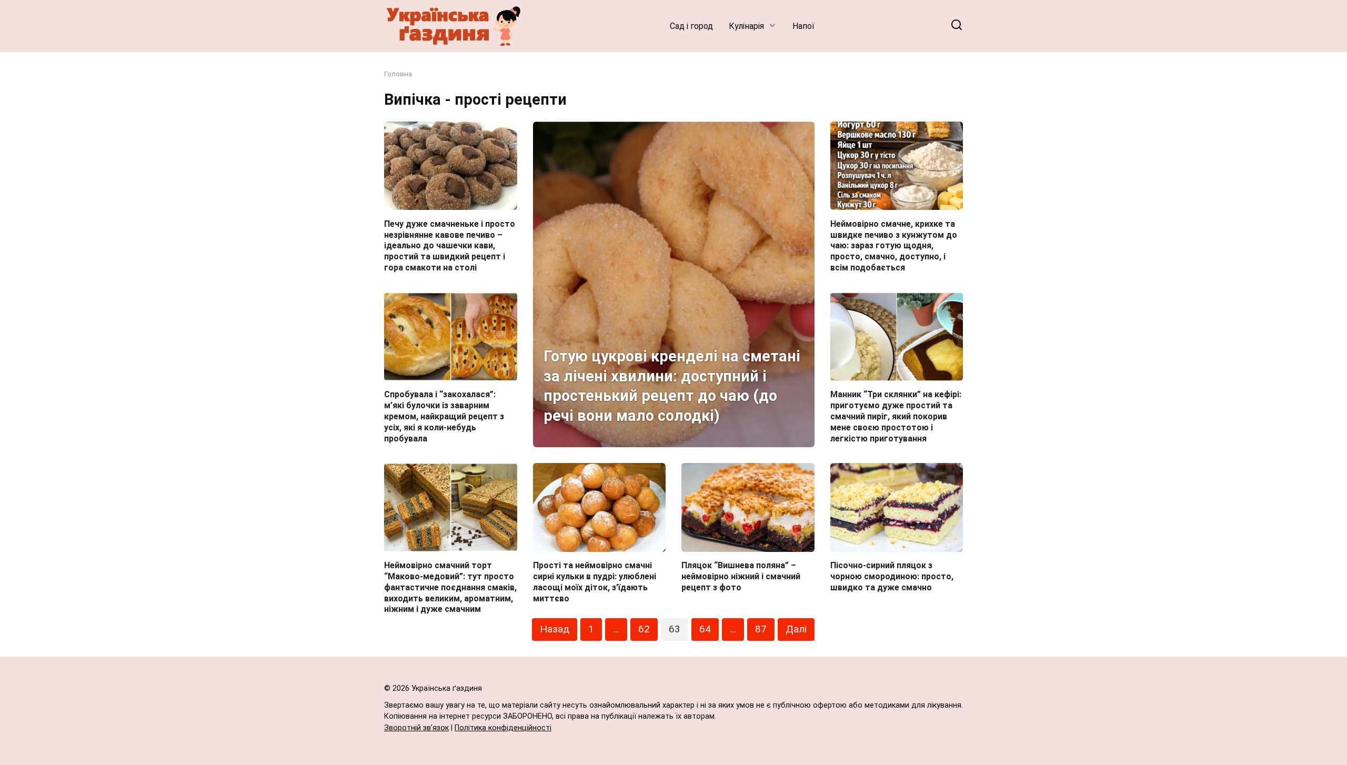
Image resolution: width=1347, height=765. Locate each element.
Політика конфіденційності (503, 727)
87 (761, 629)
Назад (554, 629)
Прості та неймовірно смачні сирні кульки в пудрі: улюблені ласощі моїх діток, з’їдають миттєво (594, 581)
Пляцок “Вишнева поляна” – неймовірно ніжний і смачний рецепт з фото (740, 576)
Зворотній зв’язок (416, 727)
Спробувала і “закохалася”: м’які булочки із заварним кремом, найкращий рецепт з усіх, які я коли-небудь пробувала (444, 416)
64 (705, 629)
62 (644, 629)
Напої (803, 26)
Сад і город (691, 26)
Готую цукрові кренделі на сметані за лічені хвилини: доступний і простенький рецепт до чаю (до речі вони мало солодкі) (672, 385)
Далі (796, 629)
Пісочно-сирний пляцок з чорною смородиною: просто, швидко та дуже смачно (891, 576)
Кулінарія (746, 26)
